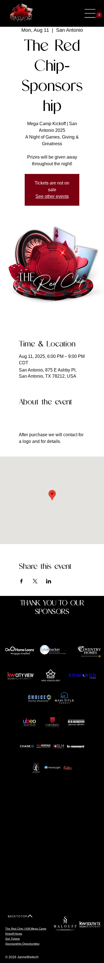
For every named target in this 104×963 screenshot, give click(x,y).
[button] (99, 13)
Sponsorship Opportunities (22, 943)
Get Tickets (12, 938)
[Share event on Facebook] (21, 581)
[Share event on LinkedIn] (48, 581)
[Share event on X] (35, 581)
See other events (52, 196)
